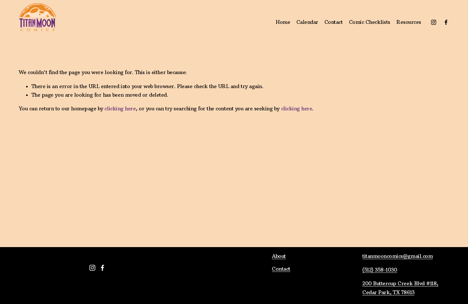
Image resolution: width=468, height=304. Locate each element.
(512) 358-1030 (379, 269)
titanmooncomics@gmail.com (397, 256)
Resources (408, 22)
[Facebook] (446, 22)
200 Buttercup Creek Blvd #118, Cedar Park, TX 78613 (400, 287)
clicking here (120, 108)
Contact (333, 22)
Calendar (307, 22)
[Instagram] (433, 22)
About (279, 256)
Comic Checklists (369, 22)
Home (283, 22)
